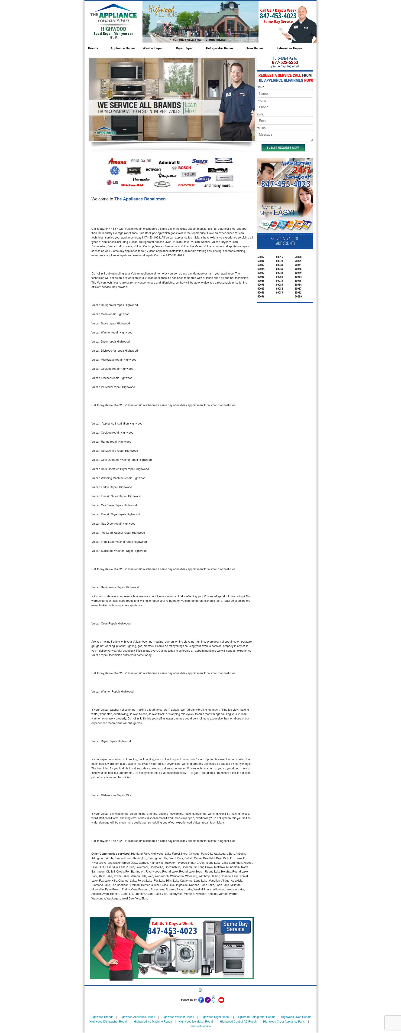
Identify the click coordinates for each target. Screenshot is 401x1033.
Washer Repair (153, 48)
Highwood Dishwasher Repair (109, 1021)
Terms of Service (200, 1026)
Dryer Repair (185, 48)
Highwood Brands (102, 1017)
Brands (93, 48)
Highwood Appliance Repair (137, 1017)
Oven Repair (254, 48)
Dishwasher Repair (288, 48)
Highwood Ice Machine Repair (153, 1021)
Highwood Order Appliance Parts (284, 1021)
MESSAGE (263, 128)
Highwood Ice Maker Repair (196, 1021)
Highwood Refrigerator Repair (256, 1017)
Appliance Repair (122, 48)
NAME (260, 87)
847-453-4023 (278, 15)
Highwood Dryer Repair (215, 1017)
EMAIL (260, 114)
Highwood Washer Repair (178, 1017)
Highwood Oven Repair (296, 1017)
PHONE (261, 100)
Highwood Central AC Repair (238, 1021)
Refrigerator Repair (219, 48)
